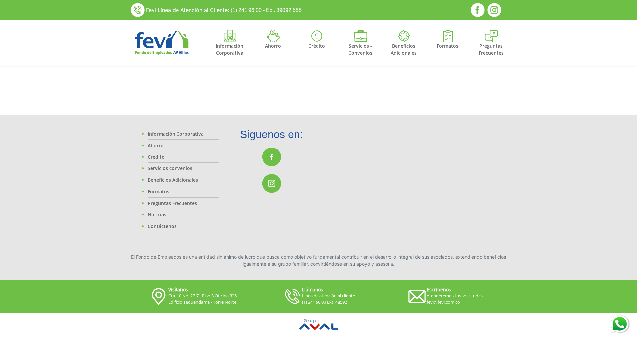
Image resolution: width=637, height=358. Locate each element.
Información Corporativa (176, 134)
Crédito (156, 157)
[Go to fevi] (161, 42)
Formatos (158, 191)
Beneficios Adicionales (173, 180)
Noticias (157, 214)
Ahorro (156, 145)
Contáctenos (162, 226)
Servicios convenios (170, 168)
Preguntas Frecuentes (172, 203)
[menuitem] (229, 49)
